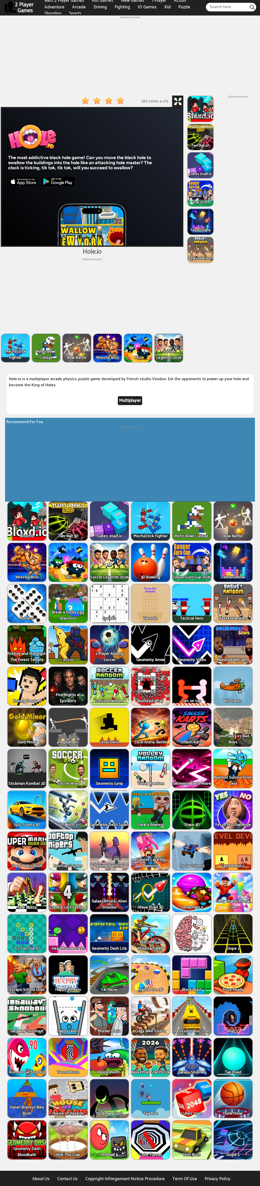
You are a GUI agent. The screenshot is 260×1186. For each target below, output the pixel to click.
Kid (167, 6)
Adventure (54, 6)
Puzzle (184, 6)
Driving (100, 6)
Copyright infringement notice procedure (125, 1178)
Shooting (52, 13)
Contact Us (67, 1178)
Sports (75, 13)
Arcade (79, 6)
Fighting (122, 6)
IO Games (147, 6)
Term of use (184, 1178)
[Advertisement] (130, 55)
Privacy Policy (217, 1178)
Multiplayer (130, 400)
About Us (41, 1178)
